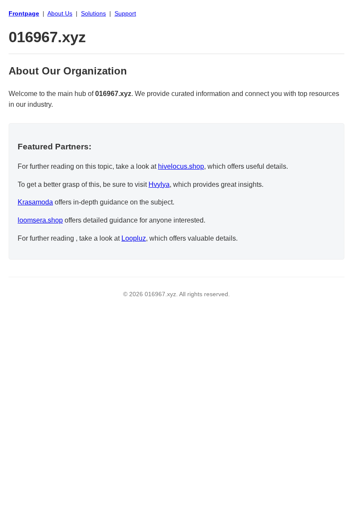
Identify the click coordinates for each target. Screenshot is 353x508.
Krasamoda (35, 202)
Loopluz (133, 238)
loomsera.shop (40, 220)
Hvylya (159, 184)
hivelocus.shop (181, 166)
